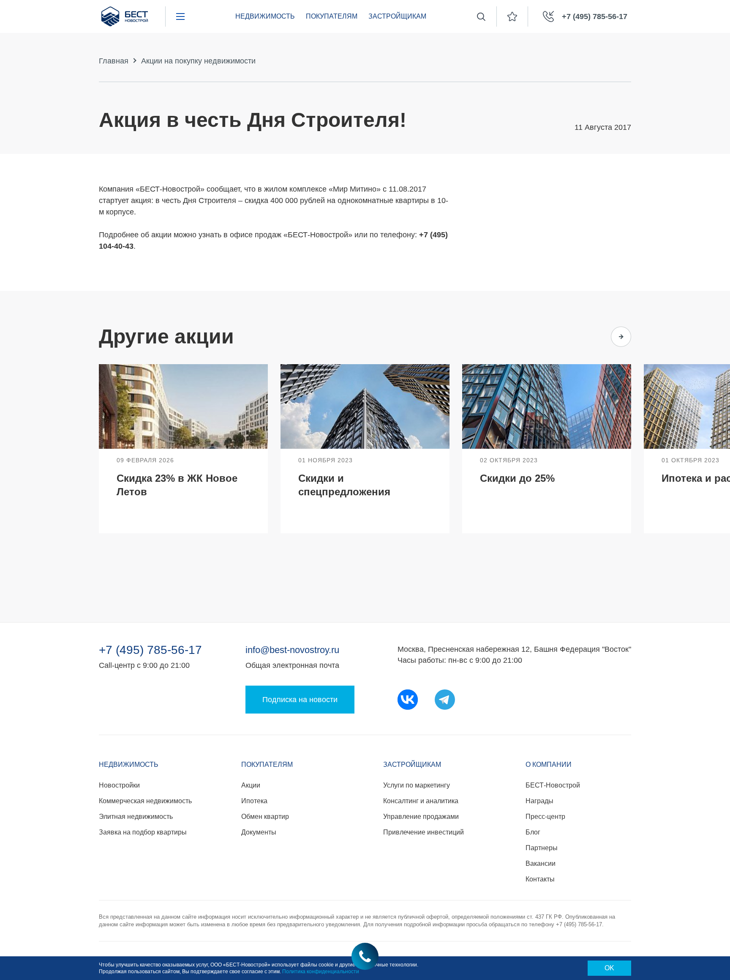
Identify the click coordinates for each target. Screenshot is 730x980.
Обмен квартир (265, 816)
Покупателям (331, 16)
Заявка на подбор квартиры (143, 832)
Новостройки (119, 785)
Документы (258, 832)
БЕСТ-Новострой (553, 785)
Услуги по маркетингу (416, 785)
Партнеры (542, 847)
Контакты (540, 879)
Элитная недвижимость (136, 816)
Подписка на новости (300, 699)
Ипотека (254, 800)
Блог (533, 832)
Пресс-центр (545, 816)
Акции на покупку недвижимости (198, 61)
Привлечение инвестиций (423, 832)
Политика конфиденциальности (320, 972)
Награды (539, 800)
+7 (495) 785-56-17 (150, 650)
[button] (588, 337)
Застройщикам (397, 16)
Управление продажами (421, 816)
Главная (113, 61)
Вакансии (541, 863)
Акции (250, 785)
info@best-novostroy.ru (292, 650)
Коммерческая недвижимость (145, 800)
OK (609, 968)
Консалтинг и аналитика (420, 800)
